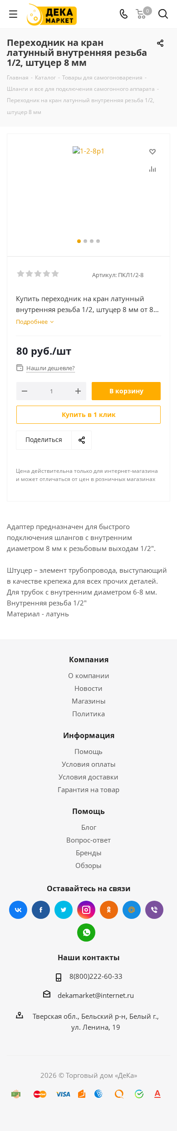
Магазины (89, 700)
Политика (88, 713)
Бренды (89, 852)
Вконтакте (18, 910)
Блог (88, 827)
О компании (88, 675)
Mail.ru (132, 910)
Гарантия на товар (88, 789)
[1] (21, 274)
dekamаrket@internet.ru (96, 995)
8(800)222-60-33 (96, 976)
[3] (38, 274)
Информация (88, 735)
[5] (55, 274)
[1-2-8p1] (88, 191)
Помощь (88, 751)
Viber (154, 910)
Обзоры (88, 865)
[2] (29, 274)
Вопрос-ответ (88, 839)
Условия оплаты (89, 764)
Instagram (86, 910)
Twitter (63, 910)
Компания (88, 660)
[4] (47, 274)
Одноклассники (109, 910)
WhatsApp (86, 932)
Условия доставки (88, 776)
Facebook (41, 910)
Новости (88, 688)
